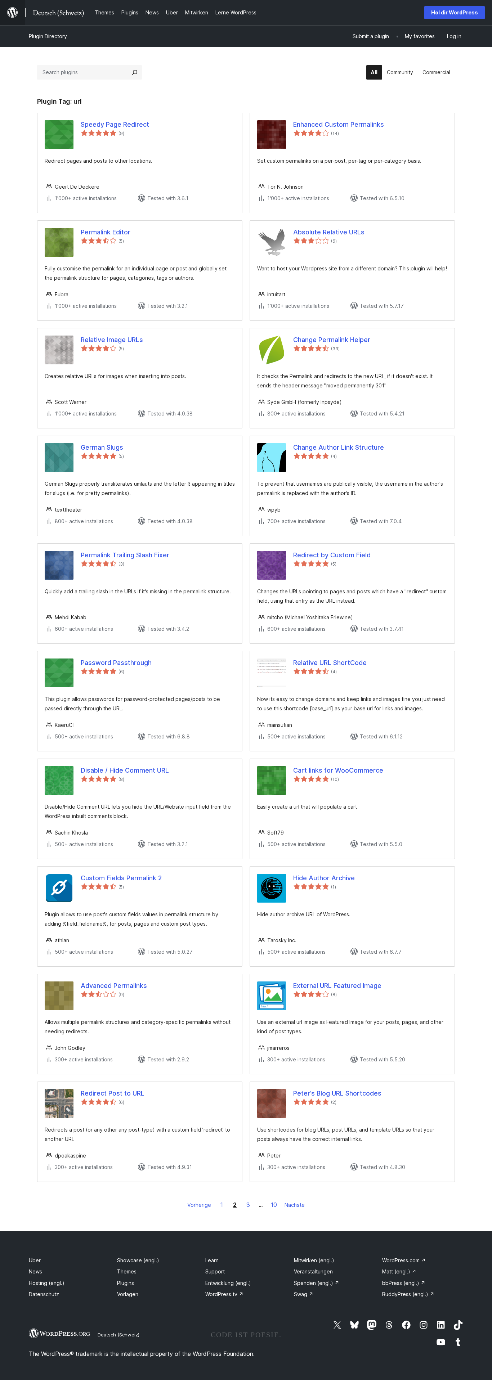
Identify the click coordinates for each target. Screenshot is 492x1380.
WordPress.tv (224, 1294)
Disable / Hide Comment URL (125, 770)
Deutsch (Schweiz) (118, 1335)
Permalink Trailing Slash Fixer (125, 555)
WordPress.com (404, 1260)
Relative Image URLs (112, 339)
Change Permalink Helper (331, 339)
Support (215, 1271)
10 (274, 1204)
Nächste (295, 1205)
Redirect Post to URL (112, 1093)
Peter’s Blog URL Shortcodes (337, 1093)
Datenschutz (44, 1294)
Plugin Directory (48, 36)
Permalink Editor (105, 232)
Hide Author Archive (324, 878)
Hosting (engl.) (46, 1283)
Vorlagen (127, 1294)
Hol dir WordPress (454, 12)
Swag (303, 1294)
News (35, 1271)
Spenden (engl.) (316, 1283)
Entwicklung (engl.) (228, 1283)
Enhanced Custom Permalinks (338, 124)
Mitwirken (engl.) (314, 1260)
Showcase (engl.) (138, 1260)
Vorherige (199, 1205)
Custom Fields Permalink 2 (121, 878)
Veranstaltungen (313, 1271)
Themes (127, 1271)
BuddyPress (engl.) (408, 1294)
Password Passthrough (116, 662)
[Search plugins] (135, 72)
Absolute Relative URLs (328, 232)
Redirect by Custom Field (332, 555)
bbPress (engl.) (403, 1283)
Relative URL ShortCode (330, 662)
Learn (212, 1260)
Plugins (125, 1283)
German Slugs (102, 447)
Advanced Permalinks (114, 985)
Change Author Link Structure (338, 447)
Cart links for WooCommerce (338, 770)
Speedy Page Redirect (115, 124)
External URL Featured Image (337, 985)
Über (35, 1260)
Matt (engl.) (399, 1271)
